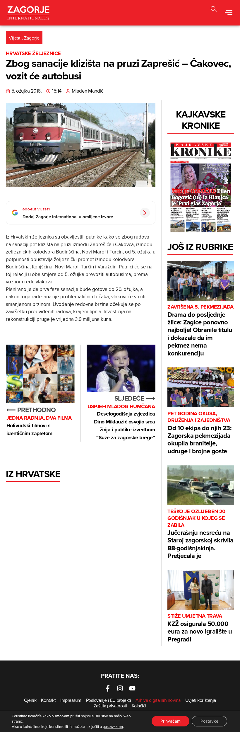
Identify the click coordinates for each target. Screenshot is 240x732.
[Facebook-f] (107, 688)
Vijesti (15, 38)
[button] (213, 10)
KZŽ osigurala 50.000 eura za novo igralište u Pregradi (199, 628)
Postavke (209, 721)
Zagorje (32, 38)
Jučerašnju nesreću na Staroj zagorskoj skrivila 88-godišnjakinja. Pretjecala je (200, 534)
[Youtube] (132, 688)
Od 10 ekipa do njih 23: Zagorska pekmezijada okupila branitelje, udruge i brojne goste (199, 433)
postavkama (113, 726)
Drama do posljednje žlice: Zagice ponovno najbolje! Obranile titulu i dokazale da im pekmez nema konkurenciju (200, 331)
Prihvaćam (170, 721)
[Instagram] (120, 688)
